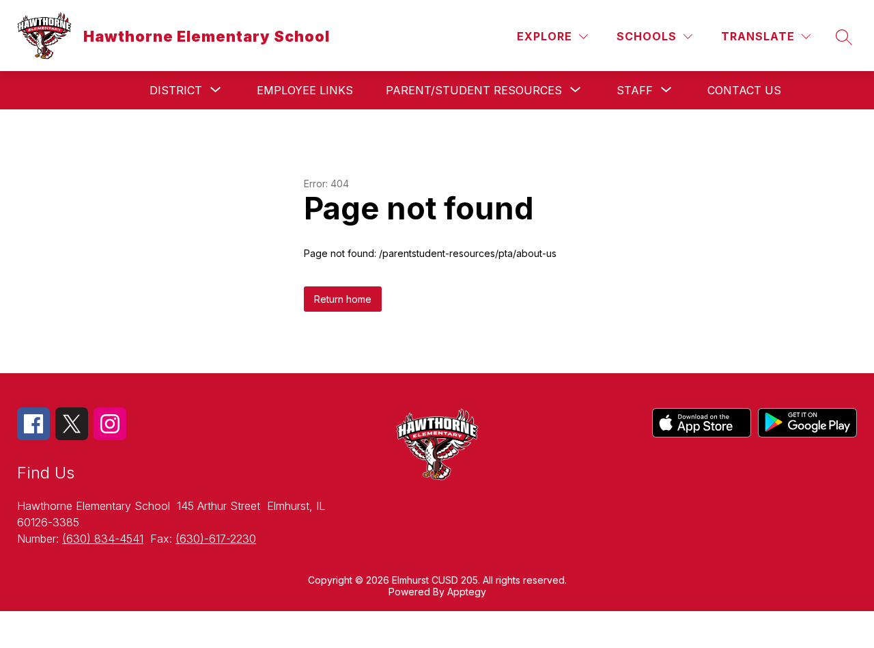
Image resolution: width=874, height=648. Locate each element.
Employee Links (305, 90)
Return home (342, 299)
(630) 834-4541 (102, 538)
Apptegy (466, 591)
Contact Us (744, 90)
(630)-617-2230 (215, 538)
